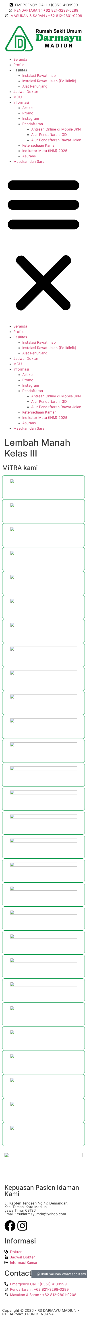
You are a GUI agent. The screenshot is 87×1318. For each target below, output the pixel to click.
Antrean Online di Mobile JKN (56, 129)
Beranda (20, 59)
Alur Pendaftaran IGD (49, 134)
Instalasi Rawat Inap (39, 75)
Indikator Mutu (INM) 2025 (44, 150)
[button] (43, 244)
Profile (18, 64)
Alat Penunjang (35, 86)
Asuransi (29, 156)
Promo (27, 113)
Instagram (30, 118)
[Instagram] (22, 1226)
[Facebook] (10, 1226)
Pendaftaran (32, 124)
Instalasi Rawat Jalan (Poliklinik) (49, 81)
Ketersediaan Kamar (39, 145)
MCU (17, 97)
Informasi (21, 102)
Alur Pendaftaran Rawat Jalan (56, 140)
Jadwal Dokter (25, 91)
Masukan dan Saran (29, 161)
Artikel (27, 107)
